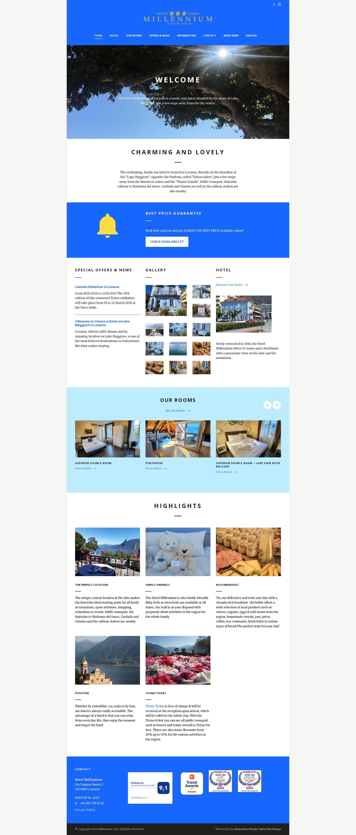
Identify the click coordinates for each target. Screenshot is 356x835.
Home (98, 35)
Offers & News (159, 35)
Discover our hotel (229, 285)
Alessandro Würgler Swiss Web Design (257, 829)
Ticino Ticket (155, 706)
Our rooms (134, 35)
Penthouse (154, 463)
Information (186, 35)
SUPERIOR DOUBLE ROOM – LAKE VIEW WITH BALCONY (248, 464)
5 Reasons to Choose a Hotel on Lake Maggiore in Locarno (102, 323)
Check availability (167, 242)
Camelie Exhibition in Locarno (97, 287)
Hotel (114, 35)
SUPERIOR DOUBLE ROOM (93, 463)
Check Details (83, 468)
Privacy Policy (85, 810)
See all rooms (175, 410)
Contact (209, 35)
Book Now (231, 35)
